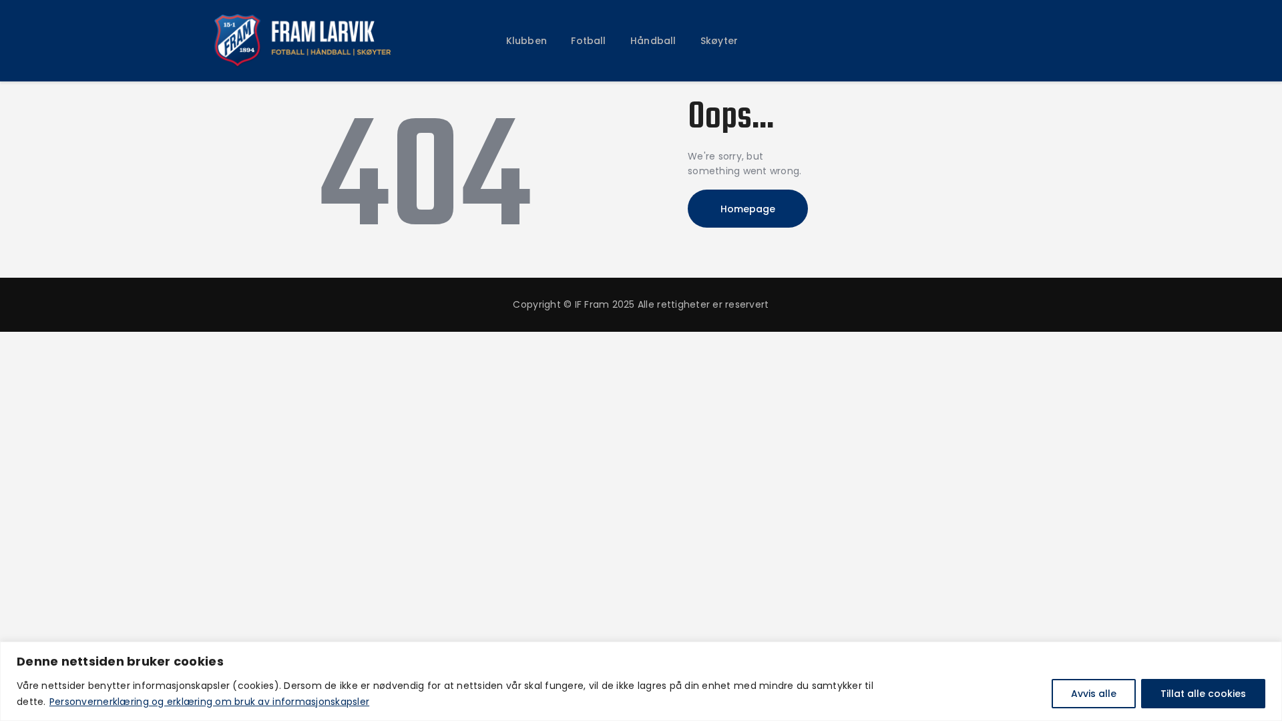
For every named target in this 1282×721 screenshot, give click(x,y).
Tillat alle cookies (1203, 693)
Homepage (747, 209)
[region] (641, 681)
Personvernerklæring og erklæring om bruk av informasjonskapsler (209, 701)
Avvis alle (1093, 693)
